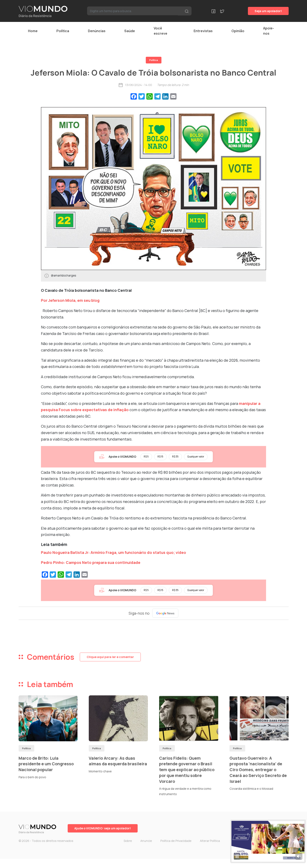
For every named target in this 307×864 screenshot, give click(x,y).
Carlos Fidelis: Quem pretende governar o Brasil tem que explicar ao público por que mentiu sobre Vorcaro (186, 769)
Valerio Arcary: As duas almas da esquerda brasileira (118, 761)
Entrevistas (203, 31)
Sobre (128, 841)
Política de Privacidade (176, 841)
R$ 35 (175, 456)
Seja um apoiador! (268, 11)
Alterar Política (210, 841)
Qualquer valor (195, 456)
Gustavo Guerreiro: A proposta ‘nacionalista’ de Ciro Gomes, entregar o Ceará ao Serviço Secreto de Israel (258, 769)
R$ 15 (160, 456)
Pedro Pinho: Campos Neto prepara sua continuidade (90, 562)
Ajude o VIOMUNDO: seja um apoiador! (102, 828)
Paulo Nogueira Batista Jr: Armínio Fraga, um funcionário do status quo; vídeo (113, 552)
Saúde (129, 31)
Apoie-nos (268, 31)
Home (33, 31)
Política (62, 31)
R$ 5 (146, 456)
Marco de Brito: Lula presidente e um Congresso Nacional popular (46, 763)
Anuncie (146, 841)
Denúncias (96, 31)
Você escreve (160, 31)
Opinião (237, 31)
